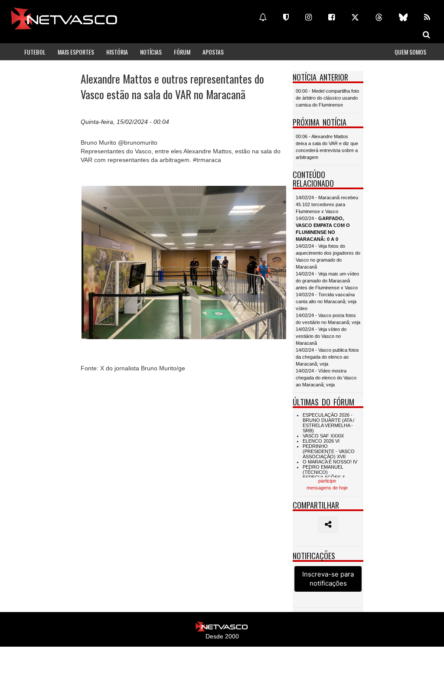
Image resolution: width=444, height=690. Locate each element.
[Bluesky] (403, 17)
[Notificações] (262, 17)
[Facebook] (331, 17)
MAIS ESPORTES (76, 51)
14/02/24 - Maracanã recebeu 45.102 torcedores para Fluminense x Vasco (327, 204)
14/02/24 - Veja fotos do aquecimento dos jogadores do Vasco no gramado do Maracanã (328, 256)
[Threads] (379, 17)
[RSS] (427, 17)
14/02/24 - (323, 229)
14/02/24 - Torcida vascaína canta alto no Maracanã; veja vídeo (326, 301)
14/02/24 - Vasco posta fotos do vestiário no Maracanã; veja (328, 319)
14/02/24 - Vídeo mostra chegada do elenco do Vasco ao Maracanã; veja (326, 377)
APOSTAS (213, 51)
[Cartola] (286, 17)
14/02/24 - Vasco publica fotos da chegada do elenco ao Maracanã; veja (327, 356)
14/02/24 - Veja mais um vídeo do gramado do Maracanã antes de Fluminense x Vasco (327, 280)
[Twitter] (355, 17)
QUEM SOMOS (410, 51)
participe (327, 480)
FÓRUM (182, 51)
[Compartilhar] (328, 524)
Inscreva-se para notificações (328, 578)
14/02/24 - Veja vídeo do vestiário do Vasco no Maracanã (321, 336)
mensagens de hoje (327, 487)
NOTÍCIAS (151, 51)
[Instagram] (308, 17)
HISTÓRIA (117, 51)
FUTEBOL (35, 51)
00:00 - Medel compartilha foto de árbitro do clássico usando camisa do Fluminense (327, 97)
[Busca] (426, 34)
